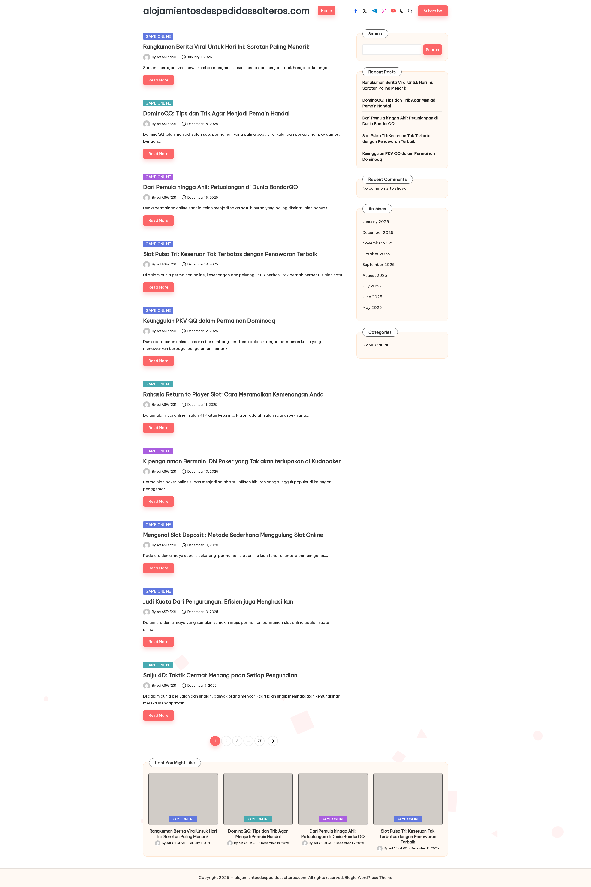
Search (375, 33)
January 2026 (375, 221)
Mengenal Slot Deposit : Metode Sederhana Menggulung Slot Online (233, 534)
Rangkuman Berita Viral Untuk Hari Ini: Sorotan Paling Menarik (226, 46)
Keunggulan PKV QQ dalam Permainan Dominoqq (209, 320)
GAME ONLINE (158, 36)
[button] (433, 10)
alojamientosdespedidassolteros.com (226, 11)
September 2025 (378, 264)
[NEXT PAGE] (273, 741)
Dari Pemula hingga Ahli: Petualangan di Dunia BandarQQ (220, 186)
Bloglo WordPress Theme (368, 877)
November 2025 (378, 243)
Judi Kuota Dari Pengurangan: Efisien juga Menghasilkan (218, 601)
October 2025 (376, 253)
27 (259, 741)
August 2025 (374, 275)
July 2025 (371, 286)
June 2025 (372, 296)
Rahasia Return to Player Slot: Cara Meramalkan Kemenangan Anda (233, 394)
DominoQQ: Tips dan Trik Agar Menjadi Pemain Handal (216, 113)
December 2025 (377, 232)
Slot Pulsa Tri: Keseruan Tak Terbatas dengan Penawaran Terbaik (230, 253)
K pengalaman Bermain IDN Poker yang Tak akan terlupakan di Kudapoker (242, 461)
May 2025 (372, 307)
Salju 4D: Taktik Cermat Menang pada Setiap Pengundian (220, 675)
